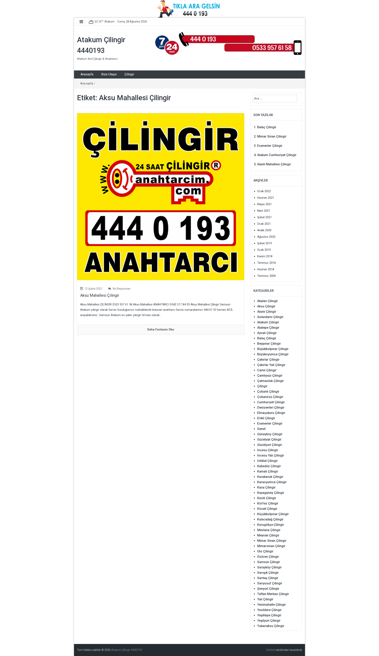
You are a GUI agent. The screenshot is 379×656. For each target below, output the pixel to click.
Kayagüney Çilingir (270, 493)
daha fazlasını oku (160, 329)
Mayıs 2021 (264, 204)
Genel (261, 429)
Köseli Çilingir (267, 509)
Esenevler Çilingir (269, 146)
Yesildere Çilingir (269, 610)
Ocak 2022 (264, 191)
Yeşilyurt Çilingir (268, 620)
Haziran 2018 (265, 269)
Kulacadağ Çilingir (270, 519)
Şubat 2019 (264, 243)
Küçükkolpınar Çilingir (273, 514)
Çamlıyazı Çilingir (269, 375)
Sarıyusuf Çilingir (269, 583)
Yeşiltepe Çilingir (269, 615)
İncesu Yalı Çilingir (270, 455)
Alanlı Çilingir (266, 311)
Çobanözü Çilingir (270, 397)
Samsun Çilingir (268, 562)
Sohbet (270, 649)
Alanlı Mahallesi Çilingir (274, 164)
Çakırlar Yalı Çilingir (271, 365)
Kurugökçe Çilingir (270, 525)
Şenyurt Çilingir (268, 588)
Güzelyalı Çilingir (269, 439)
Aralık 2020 (264, 230)
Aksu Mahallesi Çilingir (99, 295)
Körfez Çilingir (267, 503)
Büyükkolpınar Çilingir (273, 349)
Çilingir (129, 74)
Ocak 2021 (264, 224)
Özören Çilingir (268, 557)
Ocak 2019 (264, 250)
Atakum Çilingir (268, 322)
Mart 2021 (263, 210)
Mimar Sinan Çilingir (271, 136)
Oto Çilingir (265, 551)
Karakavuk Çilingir (270, 477)
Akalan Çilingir (267, 301)
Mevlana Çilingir (268, 530)
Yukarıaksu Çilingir (270, 626)
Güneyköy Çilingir (269, 434)
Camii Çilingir (267, 370)
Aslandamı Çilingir (270, 317)
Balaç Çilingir (266, 127)
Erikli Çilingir (266, 418)
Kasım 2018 (264, 256)
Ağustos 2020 (266, 237)
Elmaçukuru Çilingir (271, 413)
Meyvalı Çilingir (268, 535)
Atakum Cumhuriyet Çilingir (276, 155)
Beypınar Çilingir (269, 343)
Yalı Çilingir (265, 599)
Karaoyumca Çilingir (272, 482)
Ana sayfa (86, 83)
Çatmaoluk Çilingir (270, 381)
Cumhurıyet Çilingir (271, 402)
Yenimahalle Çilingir (271, 604)
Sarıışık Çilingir (268, 573)
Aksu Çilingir (266, 306)
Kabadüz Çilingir (269, 466)
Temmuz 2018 (266, 263)
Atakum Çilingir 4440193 (126, 649)
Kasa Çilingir (266, 487)
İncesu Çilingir (267, 450)
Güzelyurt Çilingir (269, 445)
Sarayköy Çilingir (269, 567)
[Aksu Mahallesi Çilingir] (160, 196)
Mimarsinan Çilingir (271, 546)
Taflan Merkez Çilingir (273, 594)
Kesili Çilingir (266, 498)
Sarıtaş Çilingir (267, 578)
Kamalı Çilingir (267, 471)
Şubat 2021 (264, 217)
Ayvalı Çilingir (267, 333)
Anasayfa (87, 74)
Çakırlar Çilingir (268, 359)
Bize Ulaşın (109, 74)
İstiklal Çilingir (267, 461)
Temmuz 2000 (266, 276)
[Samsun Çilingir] (228, 43)
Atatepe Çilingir (268, 327)
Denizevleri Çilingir (270, 407)
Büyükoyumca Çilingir (273, 354)
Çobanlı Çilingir (268, 391)
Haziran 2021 (265, 197)
